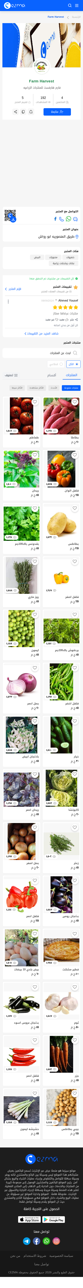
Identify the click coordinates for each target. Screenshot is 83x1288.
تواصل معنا (41, 1264)
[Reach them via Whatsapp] (68, 218)
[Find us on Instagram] (56, 1241)
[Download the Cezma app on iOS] (29, 1219)
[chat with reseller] (75, 219)
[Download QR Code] (13, 219)
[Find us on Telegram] (26, 1241)
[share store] (15, 112)
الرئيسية (76, 17)
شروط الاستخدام (35, 1255)
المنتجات (71, 375)
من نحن (15, 1255)
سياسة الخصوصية (61, 1255)
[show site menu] (76, 5)
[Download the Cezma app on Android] (53, 1219)
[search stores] (76, 353)
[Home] (14, 5)
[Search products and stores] (69, 5)
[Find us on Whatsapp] (46, 1241)
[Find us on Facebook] (55, 219)
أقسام (51, 375)
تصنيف (9, 375)
